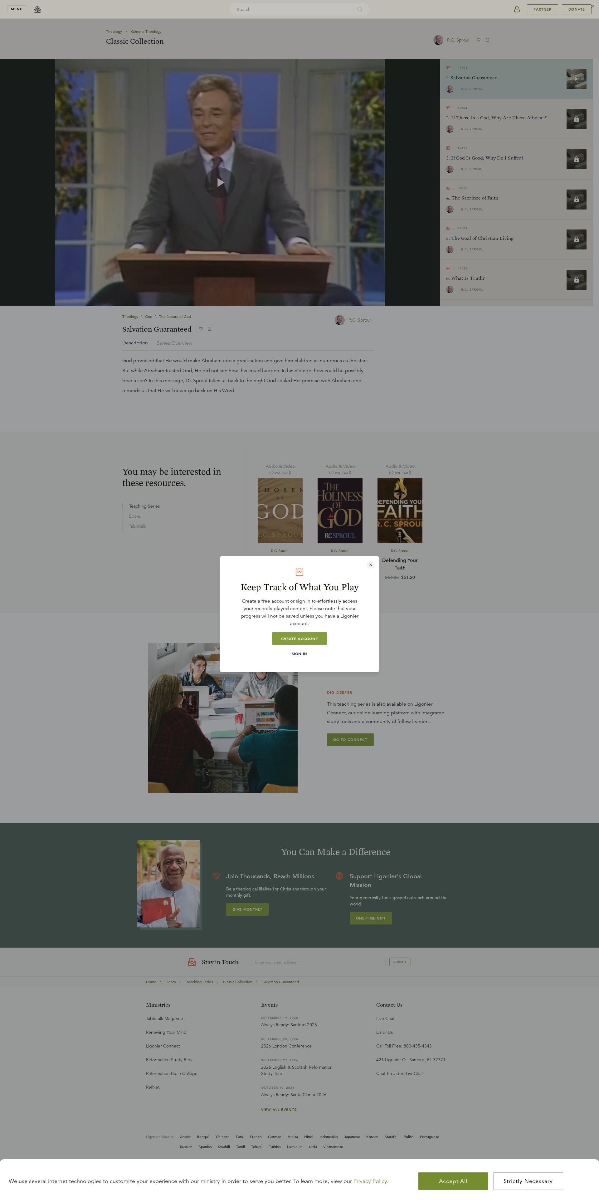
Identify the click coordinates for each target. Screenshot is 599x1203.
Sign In (299, 653)
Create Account (299, 638)
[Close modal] (370, 565)
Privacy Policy (370, 1181)
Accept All (453, 1181)
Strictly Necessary (528, 1181)
